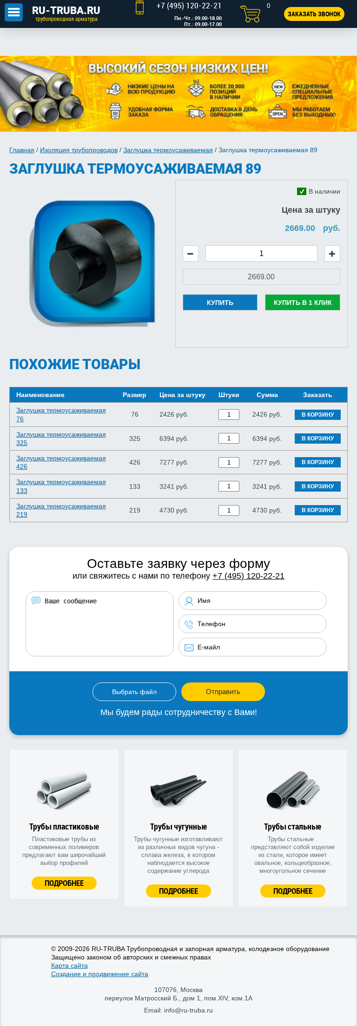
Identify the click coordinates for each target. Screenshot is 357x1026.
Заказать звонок (314, 13)
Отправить (223, 691)
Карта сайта (69, 965)
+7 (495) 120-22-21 (248, 575)
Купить (220, 302)
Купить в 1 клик (303, 302)
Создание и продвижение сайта (99, 974)
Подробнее (64, 883)
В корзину (318, 415)
